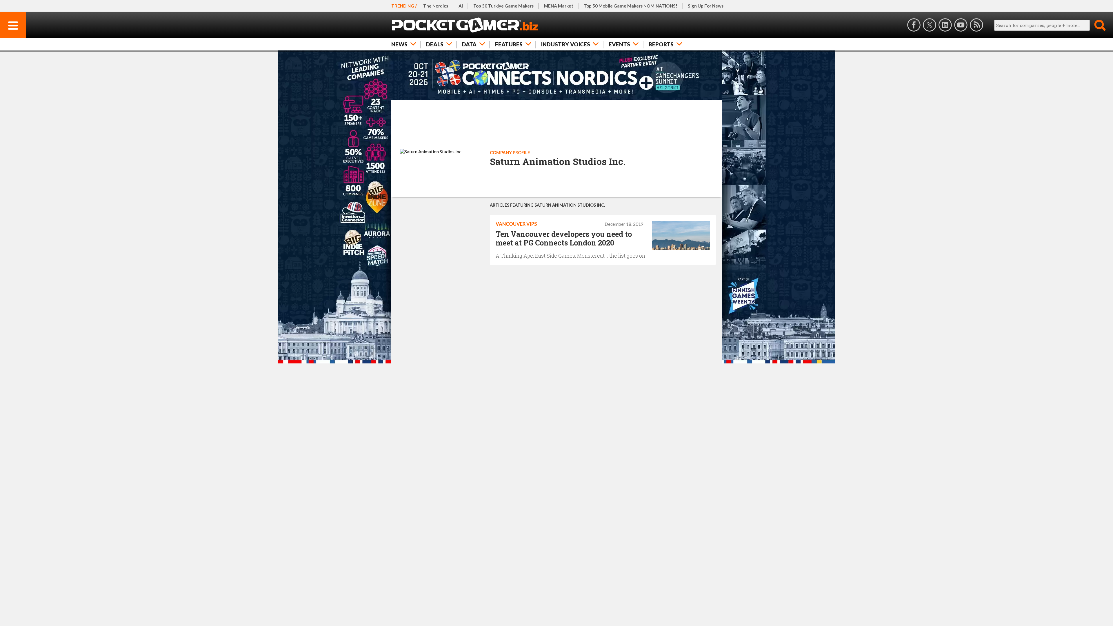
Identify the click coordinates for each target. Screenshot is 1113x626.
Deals (434, 44)
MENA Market (558, 5)
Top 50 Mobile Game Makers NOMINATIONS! (630, 5)
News (399, 44)
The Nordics (435, 5)
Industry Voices (565, 44)
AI (461, 5)
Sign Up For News (705, 5)
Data (469, 44)
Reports (661, 44)
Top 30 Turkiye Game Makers (503, 5)
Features (509, 44)
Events (619, 44)
